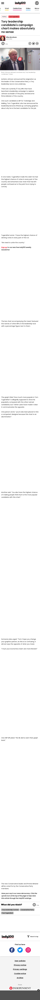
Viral (7, 8)
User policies (20, 961)
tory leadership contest (10, 910)
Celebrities (17, 8)
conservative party (27, 910)
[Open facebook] (12, 950)
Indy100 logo (20, 3)
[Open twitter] (20, 950)
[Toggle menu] (3, 3)
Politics (4, 16)
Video (28, 8)
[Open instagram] (28, 950)
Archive (20, 978)
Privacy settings (20, 969)
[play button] (20, 59)
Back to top (34, 936)
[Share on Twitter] (33, 43)
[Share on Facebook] (29, 43)
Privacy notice (20, 965)
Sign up (4, 247)
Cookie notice (20, 973)
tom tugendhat (14, 16)
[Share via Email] (37, 43)
